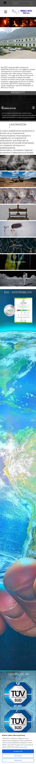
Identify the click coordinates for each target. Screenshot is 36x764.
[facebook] (5, 3)
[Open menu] (7, 12)
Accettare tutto (18, 751)
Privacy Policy (23, 747)
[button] (2, 107)
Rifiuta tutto (18, 760)
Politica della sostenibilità (15, 323)
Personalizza (18, 756)
